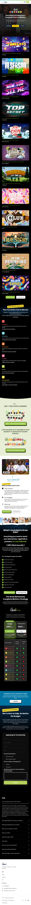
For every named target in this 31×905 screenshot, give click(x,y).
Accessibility (4, 902)
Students (22, 25)
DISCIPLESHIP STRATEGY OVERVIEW (9, 351)
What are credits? (6, 832)
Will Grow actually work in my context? (11, 824)
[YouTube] (28, 900)
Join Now (15, 701)
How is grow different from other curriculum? (12, 820)
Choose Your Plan (10, 297)
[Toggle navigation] (2, 2)
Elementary (15, 25)
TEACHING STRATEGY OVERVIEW (8, 329)
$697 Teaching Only (10, 756)
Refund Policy (11, 900)
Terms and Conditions (9, 897)
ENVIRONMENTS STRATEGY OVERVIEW (9, 384)
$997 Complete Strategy (11, 759)
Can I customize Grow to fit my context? (11, 801)
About (3, 874)
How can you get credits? (8, 837)
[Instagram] (26, 900)
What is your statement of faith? (9, 828)
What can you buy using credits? (9, 845)
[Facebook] (23, 900)
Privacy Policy (5, 900)
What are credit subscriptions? (9, 849)
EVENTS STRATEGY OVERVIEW (8, 373)
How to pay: (4, 841)
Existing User (8, 767)
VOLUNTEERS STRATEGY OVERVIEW (9, 339)
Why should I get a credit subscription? (11, 853)
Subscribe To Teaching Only (21, 631)
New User (8, 764)
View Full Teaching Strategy (15, 450)
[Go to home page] (10, 864)
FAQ (3, 879)
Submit (15, 782)
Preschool (8, 25)
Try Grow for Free (20, 297)
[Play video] (15, 467)
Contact (4, 877)
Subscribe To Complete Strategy (9, 631)
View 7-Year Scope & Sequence (15, 424)
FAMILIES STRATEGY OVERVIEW (8, 362)
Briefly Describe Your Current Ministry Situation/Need (14, 770)
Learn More (10, 636)
